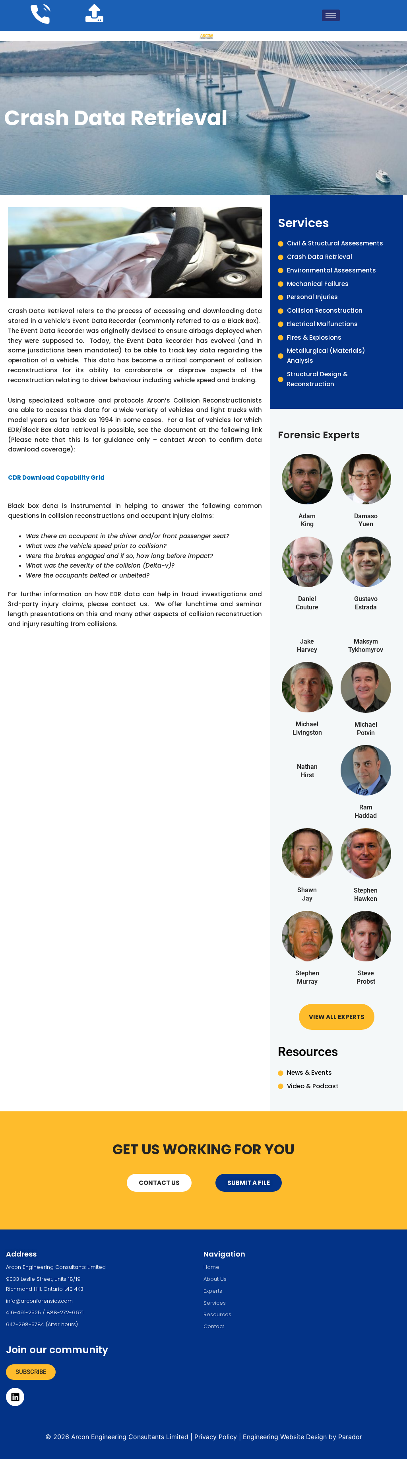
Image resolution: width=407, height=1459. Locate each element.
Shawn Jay (307, 894)
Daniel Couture (307, 603)
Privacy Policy (215, 1437)
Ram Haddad (366, 811)
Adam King (307, 520)
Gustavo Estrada (366, 603)
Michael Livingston (307, 728)
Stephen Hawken (366, 895)
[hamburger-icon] (331, 15)
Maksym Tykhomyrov (365, 646)
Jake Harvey (307, 646)
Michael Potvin (366, 729)
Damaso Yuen (366, 520)
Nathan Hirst (307, 771)
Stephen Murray (307, 977)
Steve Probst (366, 977)
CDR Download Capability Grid (56, 477)
